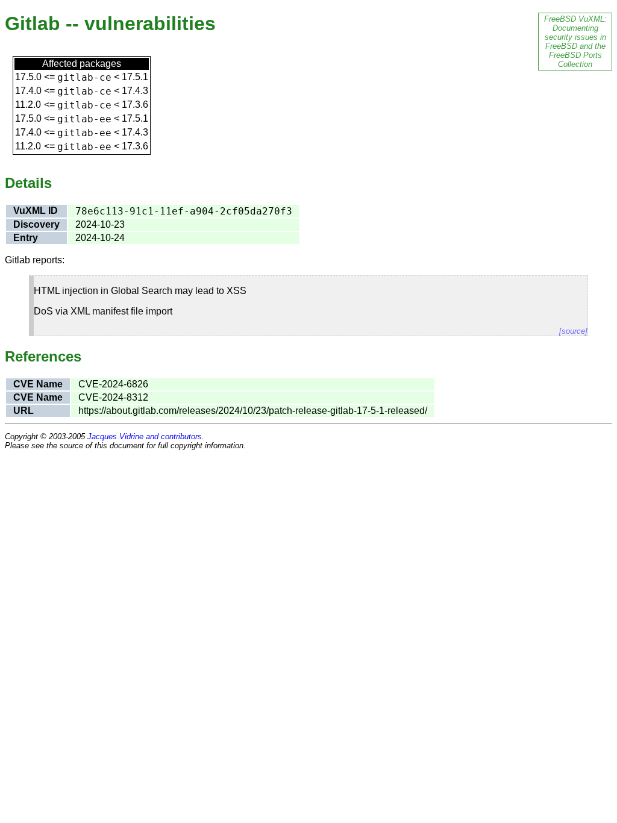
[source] (573, 331)
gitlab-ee (84, 119)
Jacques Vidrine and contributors (144, 436)
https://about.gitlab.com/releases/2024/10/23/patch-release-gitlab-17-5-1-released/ (252, 410)
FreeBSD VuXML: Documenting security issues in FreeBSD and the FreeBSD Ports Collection (575, 41)
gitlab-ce (84, 77)
